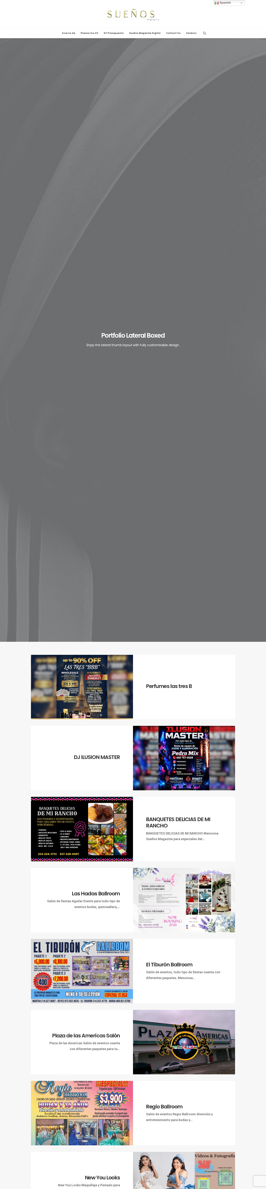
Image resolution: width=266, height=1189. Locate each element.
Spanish (225, 2)
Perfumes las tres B (169, 686)
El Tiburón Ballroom (169, 964)
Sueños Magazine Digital (145, 33)
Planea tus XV (89, 33)
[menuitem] (68, 33)
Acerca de (68, 33)
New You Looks (102, 1177)
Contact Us (173, 33)
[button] (204, 33)
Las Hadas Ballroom (96, 893)
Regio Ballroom (164, 1106)
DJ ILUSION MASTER (97, 757)
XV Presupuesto (114, 33)
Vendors (191, 33)
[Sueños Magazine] (133, 14)
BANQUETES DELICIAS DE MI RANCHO (178, 822)
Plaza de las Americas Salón (86, 1035)
